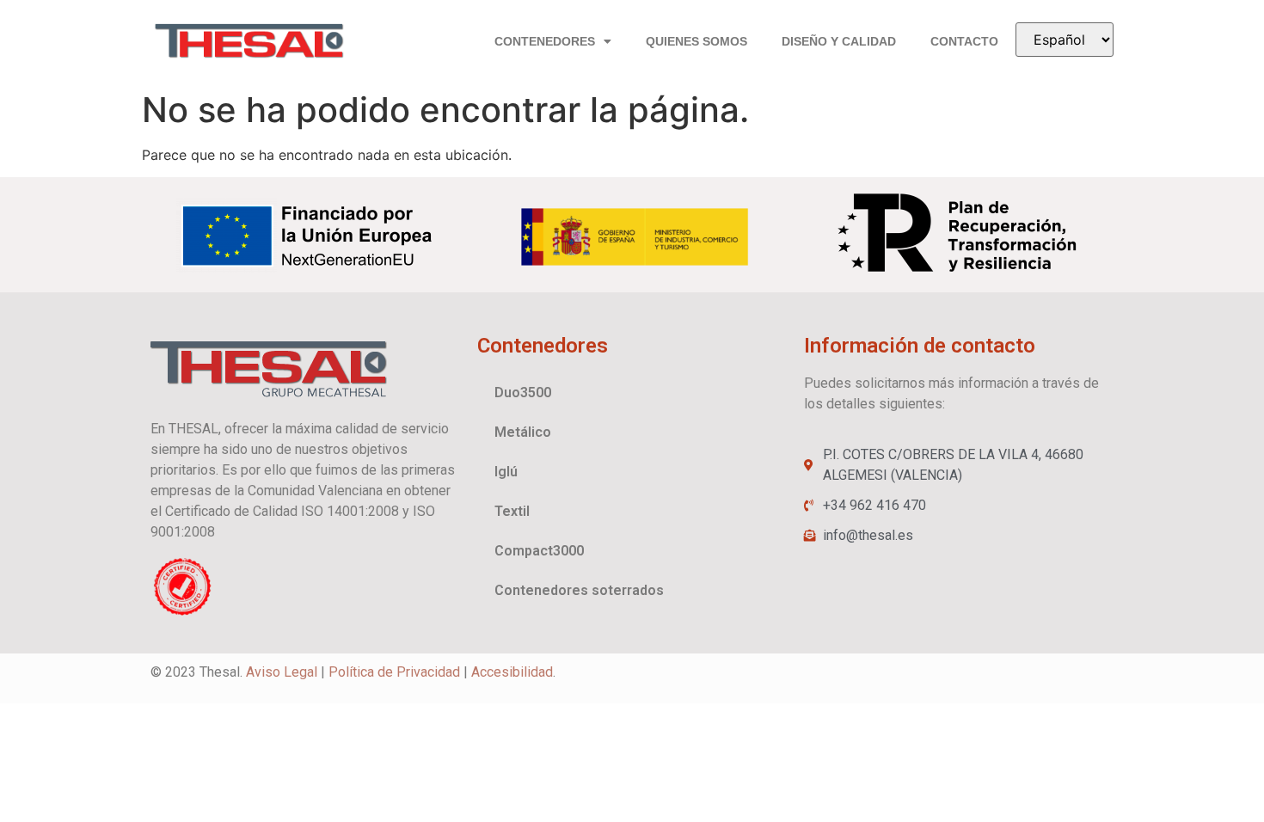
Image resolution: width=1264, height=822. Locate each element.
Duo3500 (522, 392)
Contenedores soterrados (579, 590)
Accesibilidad (512, 672)
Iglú (506, 471)
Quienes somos (696, 41)
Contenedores (544, 41)
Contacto (964, 41)
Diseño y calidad (839, 41)
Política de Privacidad (394, 672)
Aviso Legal (281, 672)
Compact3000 (539, 551)
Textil (512, 511)
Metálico (522, 432)
